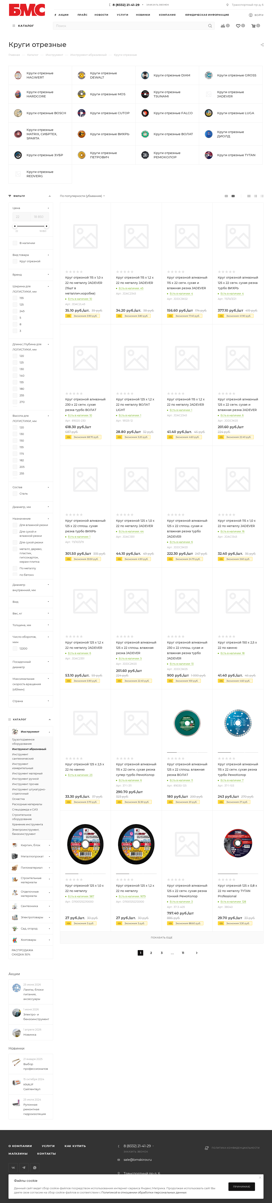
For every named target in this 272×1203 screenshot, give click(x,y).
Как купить (75, 1146)
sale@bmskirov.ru (138, 1160)
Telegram (23, 1167)
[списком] (255, 195)
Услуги (48, 1146)
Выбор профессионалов (35, 1066)
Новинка (29, 1034)
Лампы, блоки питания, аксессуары (33, 994)
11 (183, 953)
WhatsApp (34, 1167)
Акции (14, 974)
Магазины (17, 1153)
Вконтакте (13, 1167)
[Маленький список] (226, 195)
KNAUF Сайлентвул (31, 1087)
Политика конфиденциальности (236, 1148)
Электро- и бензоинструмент (36, 1017)
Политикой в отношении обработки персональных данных (144, 1192)
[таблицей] (262, 195)
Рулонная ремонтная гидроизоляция (34, 1109)
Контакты (46, 1153)
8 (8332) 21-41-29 (126, 5)
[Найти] (210, 26)
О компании (20, 1146)
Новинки (16, 1048)
